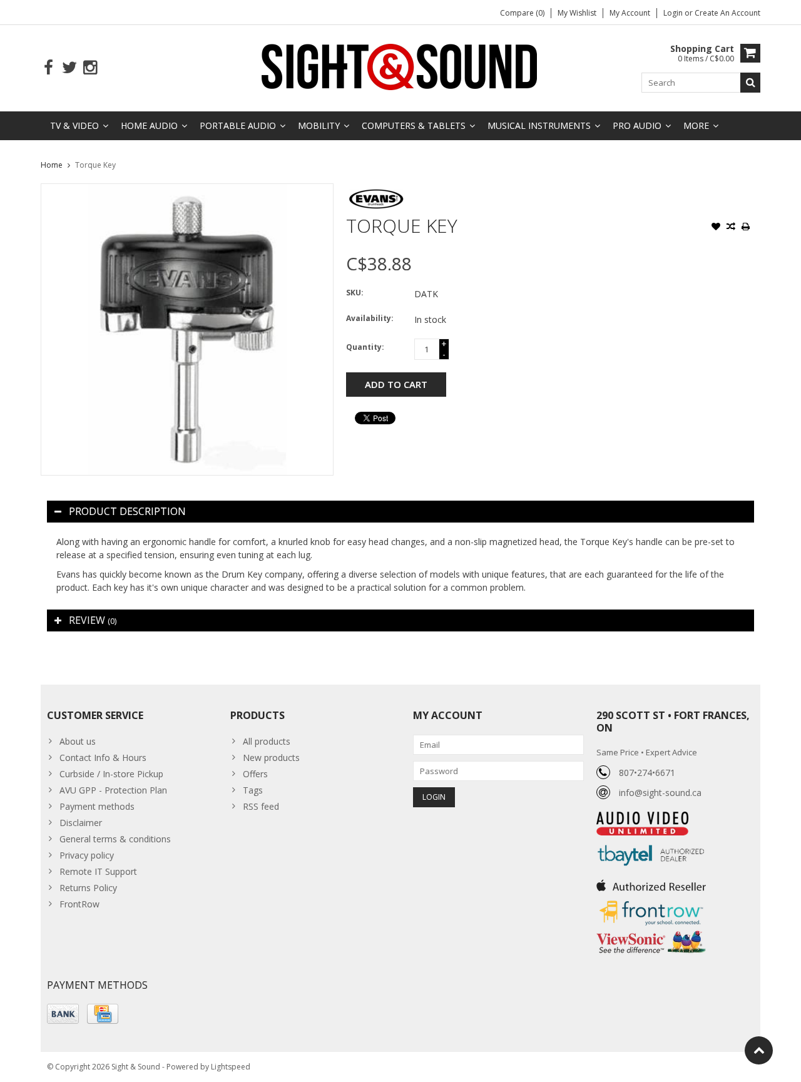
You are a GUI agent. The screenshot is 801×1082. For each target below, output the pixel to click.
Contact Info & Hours (102, 757)
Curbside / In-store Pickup (111, 774)
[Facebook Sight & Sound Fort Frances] (48, 67)
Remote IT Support (98, 871)
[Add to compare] (731, 227)
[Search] (750, 83)
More (696, 125)
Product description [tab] (127, 511)
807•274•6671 (647, 772)
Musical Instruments (539, 125)
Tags (253, 790)
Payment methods (97, 806)
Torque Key (95, 165)
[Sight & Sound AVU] (400, 66)
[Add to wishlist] (716, 227)
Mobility (319, 125)
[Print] (746, 227)
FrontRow (79, 904)
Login (674, 13)
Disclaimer (80, 823)
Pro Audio (637, 125)
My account (630, 13)
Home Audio (149, 125)
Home (52, 165)
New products (271, 757)
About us (77, 741)
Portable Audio (238, 125)
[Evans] (376, 190)
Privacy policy (86, 855)
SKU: (355, 292)
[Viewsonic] (651, 932)
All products (266, 741)
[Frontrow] (651, 901)
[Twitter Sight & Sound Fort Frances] (69, 67)
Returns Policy (88, 888)
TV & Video (74, 125)
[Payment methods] (63, 1014)
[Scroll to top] (759, 1050)
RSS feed (261, 806)
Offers (255, 774)
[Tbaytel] (651, 842)
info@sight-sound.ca (660, 793)
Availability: (370, 318)
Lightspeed (230, 1066)
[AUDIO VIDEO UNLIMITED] (642, 818)
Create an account (727, 13)
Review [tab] (92, 620)
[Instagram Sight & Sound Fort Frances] (90, 67)
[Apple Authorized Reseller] (651, 882)
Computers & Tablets (414, 125)
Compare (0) (522, 13)
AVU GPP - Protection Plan (113, 790)
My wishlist (577, 13)
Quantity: (365, 347)
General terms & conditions (115, 839)
